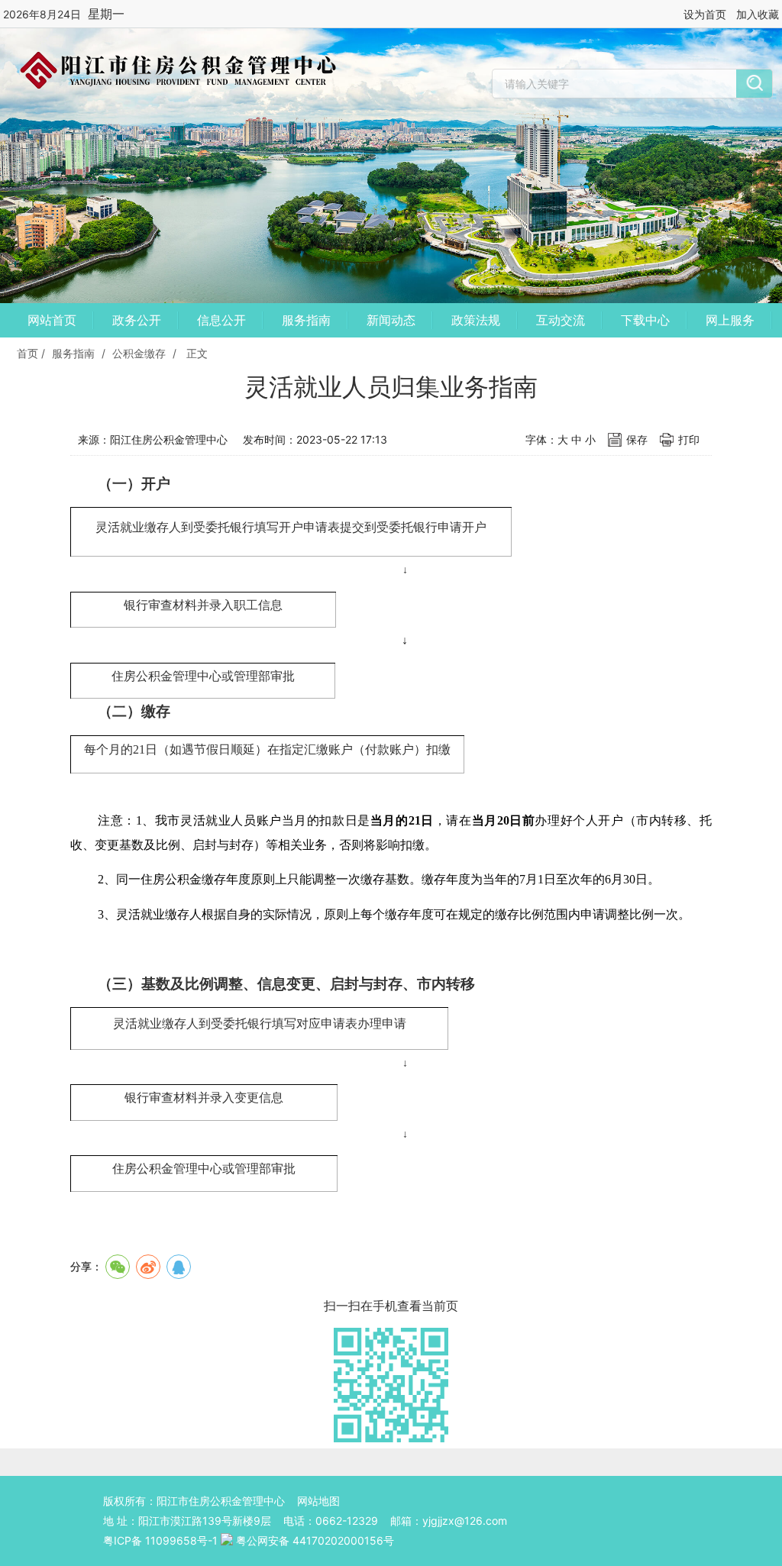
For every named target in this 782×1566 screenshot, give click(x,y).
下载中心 (645, 320)
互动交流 (560, 320)
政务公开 (136, 320)
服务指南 (306, 320)
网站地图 (318, 1500)
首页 (27, 353)
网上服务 (730, 320)
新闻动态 (391, 320)
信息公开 (221, 320)
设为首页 (704, 14)
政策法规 (475, 320)
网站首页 (51, 320)
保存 (637, 439)
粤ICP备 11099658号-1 (160, 1540)
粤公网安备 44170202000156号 (315, 1540)
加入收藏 (757, 14)
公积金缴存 (139, 353)
